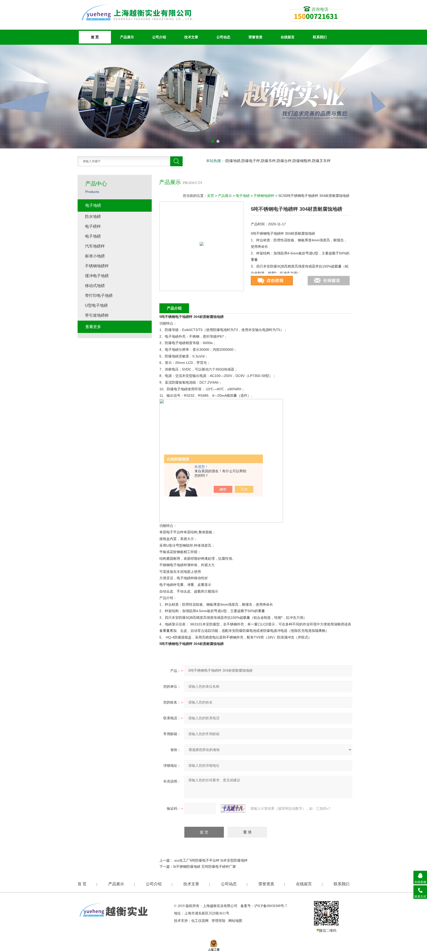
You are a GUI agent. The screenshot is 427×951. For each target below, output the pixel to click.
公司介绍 (159, 37)
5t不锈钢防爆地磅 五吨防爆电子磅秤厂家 (204, 866)
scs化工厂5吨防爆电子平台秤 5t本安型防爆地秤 (211, 860)
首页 (210, 196)
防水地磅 (93, 216)
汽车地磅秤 (95, 246)
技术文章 (191, 37)
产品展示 (127, 37)
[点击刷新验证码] (233, 808)
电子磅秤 (93, 226)
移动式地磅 (95, 286)
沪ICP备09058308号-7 (270, 906)
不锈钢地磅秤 (264, 196)
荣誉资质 (255, 37)
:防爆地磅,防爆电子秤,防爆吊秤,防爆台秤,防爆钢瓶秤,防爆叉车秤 (278, 161)
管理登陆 (218, 921)
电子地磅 (243, 196)
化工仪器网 (200, 921)
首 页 (82, 884)
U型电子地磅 (96, 305)
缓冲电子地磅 (97, 276)
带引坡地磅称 (97, 315)
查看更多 (93, 327)
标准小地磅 (95, 256)
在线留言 (288, 37)
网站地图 (235, 921)
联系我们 (320, 37)
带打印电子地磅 (99, 295)
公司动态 (223, 37)
